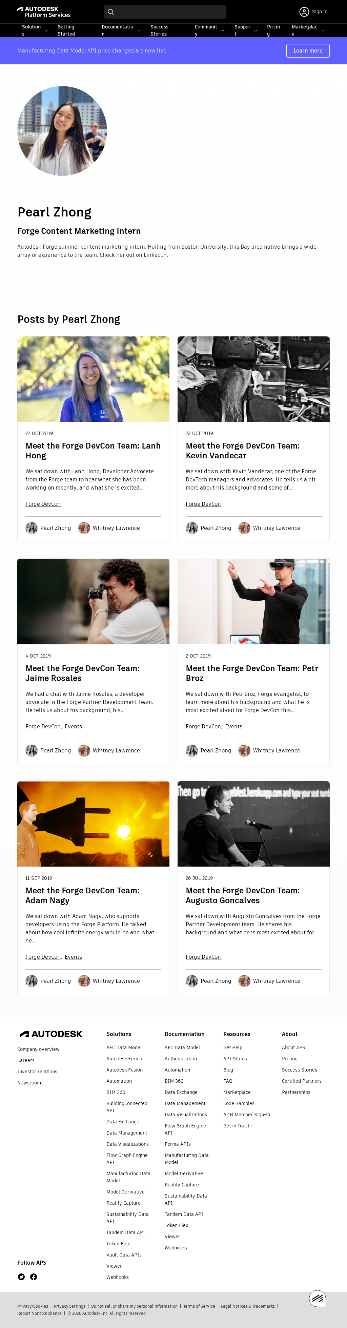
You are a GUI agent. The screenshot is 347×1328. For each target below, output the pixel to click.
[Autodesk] (51, 1035)
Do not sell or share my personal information (134, 1306)
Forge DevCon (43, 504)
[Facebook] (33, 1277)
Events (73, 726)
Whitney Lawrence (116, 528)
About (290, 1034)
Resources (236, 1034)
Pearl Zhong (55, 528)
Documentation (185, 1034)
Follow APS (31, 1263)
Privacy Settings (69, 1306)
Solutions (118, 1034)
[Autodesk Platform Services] (43, 12)
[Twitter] (21, 1277)
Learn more (308, 51)
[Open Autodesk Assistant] (317, 1298)
